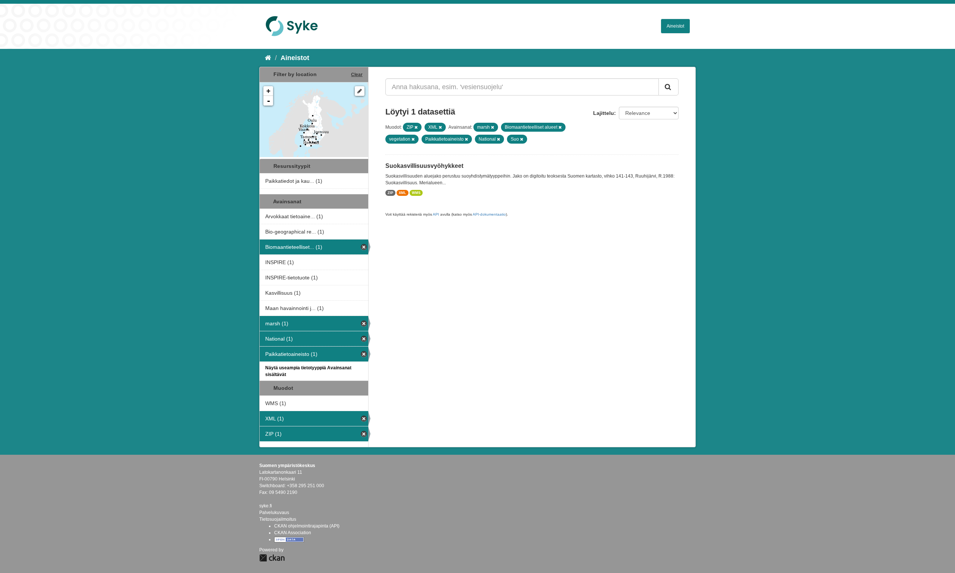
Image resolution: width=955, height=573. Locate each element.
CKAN (272, 558)
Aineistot (675, 26)
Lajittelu (603, 113)
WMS (416, 193)
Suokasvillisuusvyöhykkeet (424, 166)
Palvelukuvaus (274, 512)
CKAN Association (292, 532)
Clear (357, 74)
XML (402, 193)
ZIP (390, 193)
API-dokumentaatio (489, 214)
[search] (668, 87)
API (436, 214)
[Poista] (416, 127)
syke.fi (265, 505)
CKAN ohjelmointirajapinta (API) (306, 526)
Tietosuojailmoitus (277, 519)
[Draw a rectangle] (359, 91)
